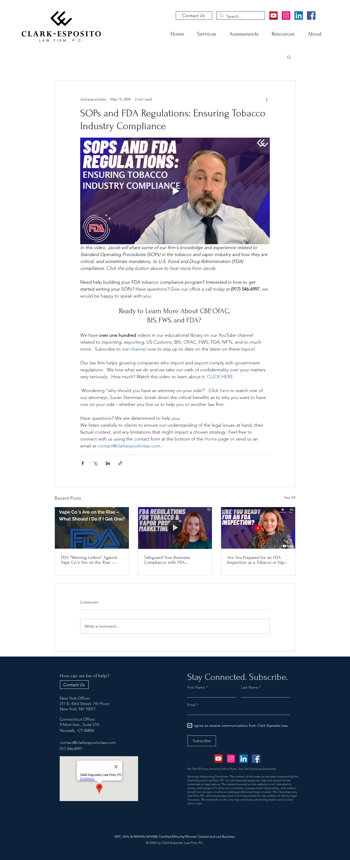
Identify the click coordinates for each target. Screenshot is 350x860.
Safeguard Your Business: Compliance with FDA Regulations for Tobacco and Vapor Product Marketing (170, 560)
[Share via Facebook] (82, 463)
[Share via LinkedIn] (107, 463)
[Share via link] (120, 463)
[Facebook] (311, 15)
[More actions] (267, 99)
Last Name (249, 687)
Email (192, 705)
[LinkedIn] (298, 15)
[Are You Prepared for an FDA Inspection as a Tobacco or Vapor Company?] (258, 528)
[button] (288, 57)
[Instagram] (286, 15)
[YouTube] (273, 15)
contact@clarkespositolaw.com (88, 742)
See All (289, 497)
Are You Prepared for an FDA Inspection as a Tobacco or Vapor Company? (257, 560)
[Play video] (175, 191)
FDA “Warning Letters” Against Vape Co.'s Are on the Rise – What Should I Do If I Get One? (90, 560)
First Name (196, 687)
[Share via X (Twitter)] (95, 463)
